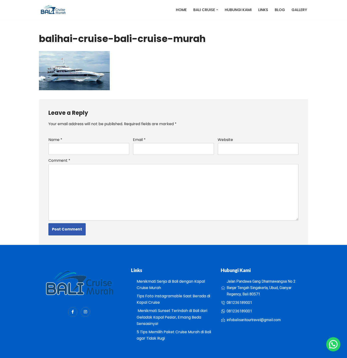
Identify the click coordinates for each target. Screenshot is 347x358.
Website (225, 139)
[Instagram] (85, 312)
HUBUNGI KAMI (238, 10)
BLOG (280, 10)
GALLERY (299, 10)
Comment (59, 160)
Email (139, 139)
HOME (181, 10)
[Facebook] (72, 312)
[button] (217, 10)
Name (55, 139)
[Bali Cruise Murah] (53, 9)
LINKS (263, 10)
